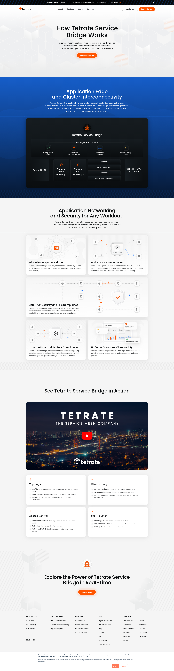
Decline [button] (124, 666)
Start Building (130, 9)
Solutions (70, 9)
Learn (80, 9)
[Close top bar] (153, 2)
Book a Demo (146, 9)
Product (60, 9)
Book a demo (87, 592)
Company (90, 9)
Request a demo (87, 55)
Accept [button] (115, 666)
